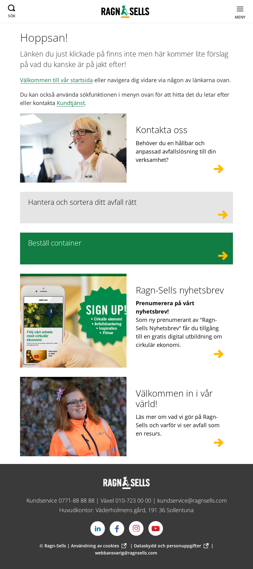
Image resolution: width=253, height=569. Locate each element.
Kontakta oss (162, 130)
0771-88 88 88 (76, 500)
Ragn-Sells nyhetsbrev (180, 290)
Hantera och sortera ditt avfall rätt (82, 202)
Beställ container (54, 243)
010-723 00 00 (133, 500)
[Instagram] (136, 528)
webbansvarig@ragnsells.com (126, 553)
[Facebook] (117, 528)
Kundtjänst (71, 103)
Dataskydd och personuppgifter (167, 546)
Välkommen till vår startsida (56, 80)
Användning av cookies (95, 546)
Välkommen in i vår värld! (174, 398)
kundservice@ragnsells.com (192, 500)
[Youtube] (155, 528)
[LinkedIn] (97, 528)
